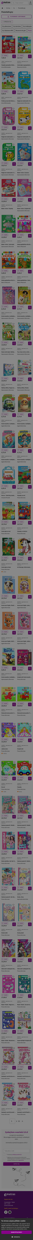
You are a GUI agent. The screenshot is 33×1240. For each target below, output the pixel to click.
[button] (16, 1237)
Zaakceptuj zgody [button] (16, 1232)
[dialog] (16, 1229)
